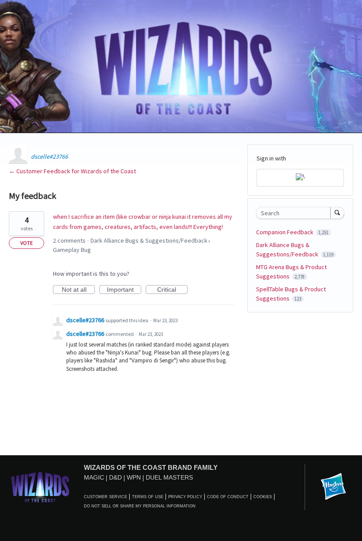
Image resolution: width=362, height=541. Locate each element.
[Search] (337, 212)
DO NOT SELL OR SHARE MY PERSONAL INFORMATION (140, 506)
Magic (94, 477)
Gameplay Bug (72, 250)
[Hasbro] (333, 487)
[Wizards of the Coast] (40, 486)
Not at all (78, 290)
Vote (26, 243)
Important (124, 290)
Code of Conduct (228, 497)
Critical (172, 290)
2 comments (69, 240)
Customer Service (105, 497)
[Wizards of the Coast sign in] (300, 178)
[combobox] (295, 213)
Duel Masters (169, 477)
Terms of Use (147, 497)
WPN (134, 477)
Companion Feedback (285, 232)
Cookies (262, 497)
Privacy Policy (185, 497)
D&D (115, 477)
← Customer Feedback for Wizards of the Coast (72, 171)
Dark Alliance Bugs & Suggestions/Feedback (148, 240)
